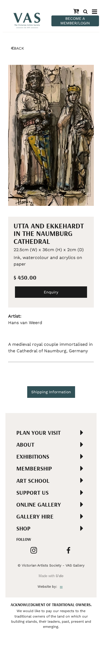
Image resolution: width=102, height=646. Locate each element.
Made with (51, 576)
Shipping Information (51, 392)
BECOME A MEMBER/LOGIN (75, 20)
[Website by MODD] (61, 586)
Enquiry (51, 292)
